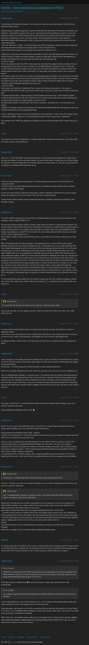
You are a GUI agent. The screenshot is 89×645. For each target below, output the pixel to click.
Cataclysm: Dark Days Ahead (11, 2)
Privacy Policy (45, 637)
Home (3, 637)
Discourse (13, 642)
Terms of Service (32, 637)
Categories (11, 637)
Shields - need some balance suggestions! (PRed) (32, 7)
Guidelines (20, 637)
